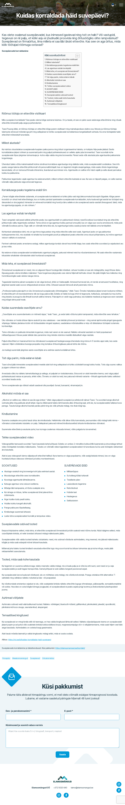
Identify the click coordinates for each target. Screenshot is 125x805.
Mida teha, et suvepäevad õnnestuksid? (62, 71)
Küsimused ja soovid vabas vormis (24, 725)
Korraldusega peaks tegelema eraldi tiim (63, 65)
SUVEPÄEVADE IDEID (55, 92)
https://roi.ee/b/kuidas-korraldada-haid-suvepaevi (29, 639)
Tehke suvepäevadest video (59, 86)
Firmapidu (6, 658)
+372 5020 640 (60, 787)
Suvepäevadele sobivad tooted (60, 95)
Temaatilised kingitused (57, 104)
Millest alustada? (53, 62)
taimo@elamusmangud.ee (82, 787)
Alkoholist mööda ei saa (56, 80)
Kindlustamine (52, 83)
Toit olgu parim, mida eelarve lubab (60, 77)
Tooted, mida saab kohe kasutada (61, 98)
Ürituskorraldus (48, 658)
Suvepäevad (35, 658)
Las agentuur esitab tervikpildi (59, 68)
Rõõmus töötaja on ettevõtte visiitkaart (62, 59)
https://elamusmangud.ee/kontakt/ (70, 648)
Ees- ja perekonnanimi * (18, 711)
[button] (114, 4)
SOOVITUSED (52, 89)
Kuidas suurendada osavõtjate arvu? (61, 74)
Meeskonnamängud (20, 658)
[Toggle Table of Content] (76, 56)
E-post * (68, 711)
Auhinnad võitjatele (54, 101)
